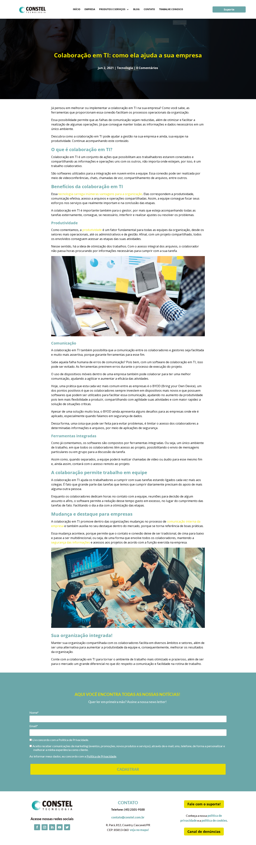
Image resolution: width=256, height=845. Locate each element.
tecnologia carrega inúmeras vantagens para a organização (100, 194)
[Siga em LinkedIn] (52, 827)
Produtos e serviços (112, 9)
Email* (33, 726)
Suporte (229, 9)
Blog (136, 9)
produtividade (92, 230)
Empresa (90, 9)
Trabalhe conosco (171, 9)
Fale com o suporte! (204, 804)
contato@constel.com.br (127, 817)
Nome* (34, 712)
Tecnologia (125, 68)
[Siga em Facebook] (37, 827)
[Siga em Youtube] (60, 827)
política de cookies (214, 820)
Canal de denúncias (203, 831)
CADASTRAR (128, 769)
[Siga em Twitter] (67, 827)
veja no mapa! (139, 830)
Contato (149, 9)
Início (76, 9)
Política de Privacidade (101, 756)
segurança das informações (70, 542)
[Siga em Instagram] (45, 827)
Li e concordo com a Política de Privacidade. (60, 740)
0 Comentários (147, 68)
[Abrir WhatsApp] (246, 835)
